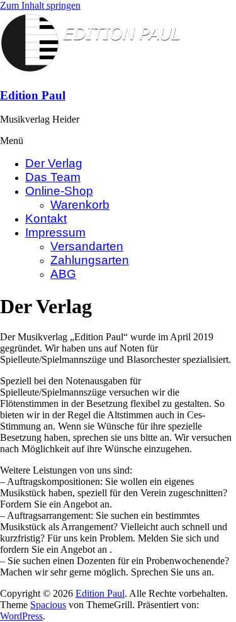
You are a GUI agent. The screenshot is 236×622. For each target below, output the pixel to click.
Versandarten (86, 246)
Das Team (53, 177)
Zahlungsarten (89, 260)
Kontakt (46, 218)
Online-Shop (59, 190)
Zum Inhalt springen (40, 5)
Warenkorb (80, 204)
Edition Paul (32, 95)
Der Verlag (53, 163)
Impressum (55, 232)
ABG (63, 273)
